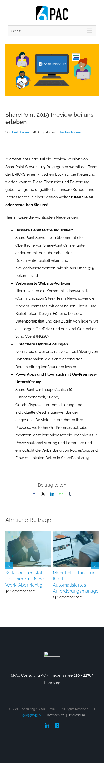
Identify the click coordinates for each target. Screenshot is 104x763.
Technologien (70, 132)
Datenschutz (55, 715)
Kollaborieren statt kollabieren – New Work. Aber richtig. (24, 579)
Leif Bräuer (20, 132)
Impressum (77, 715)
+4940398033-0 (30, 715)
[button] (9, 565)
